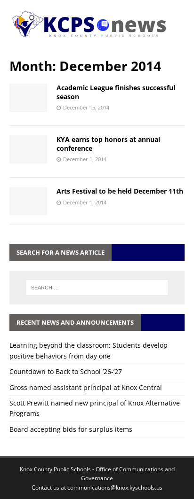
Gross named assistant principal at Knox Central (85, 387)
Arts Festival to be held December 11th (120, 191)
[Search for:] (97, 288)
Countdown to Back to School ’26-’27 (65, 371)
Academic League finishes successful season (116, 92)
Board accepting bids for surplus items (70, 429)
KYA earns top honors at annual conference (108, 143)
